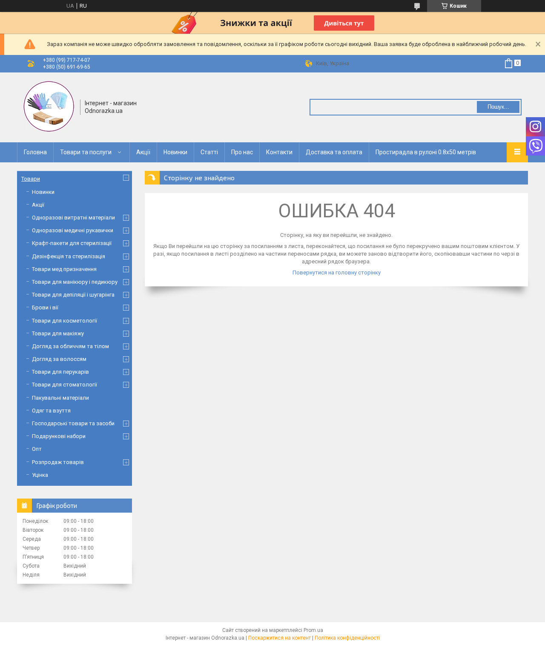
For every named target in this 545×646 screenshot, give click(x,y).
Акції (143, 152)
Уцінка (40, 475)
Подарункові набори (59, 436)
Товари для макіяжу (58, 333)
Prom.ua (313, 630)
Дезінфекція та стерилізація (68, 256)
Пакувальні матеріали (60, 398)
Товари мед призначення (64, 269)
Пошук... (498, 107)
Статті (209, 152)
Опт (37, 449)
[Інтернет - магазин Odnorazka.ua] (49, 106)
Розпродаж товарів (58, 462)
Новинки (175, 152)
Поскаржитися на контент (279, 638)
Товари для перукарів (60, 372)
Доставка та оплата (334, 152)
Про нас (242, 152)
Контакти (279, 152)
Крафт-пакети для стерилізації (72, 243)
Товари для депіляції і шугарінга (73, 294)
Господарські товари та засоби (73, 423)
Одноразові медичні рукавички (72, 230)
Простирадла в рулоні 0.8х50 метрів (426, 152)
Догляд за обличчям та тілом (70, 346)
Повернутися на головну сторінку (337, 272)
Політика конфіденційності (347, 638)
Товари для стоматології (64, 384)
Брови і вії (45, 307)
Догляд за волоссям (59, 359)
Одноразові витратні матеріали (73, 217)
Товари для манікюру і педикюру (75, 282)
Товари (30, 179)
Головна (35, 152)
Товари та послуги (86, 152)
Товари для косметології (64, 320)
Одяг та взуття (51, 410)
